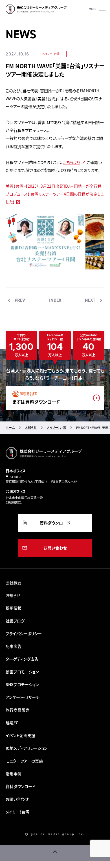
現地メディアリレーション (26, 748)
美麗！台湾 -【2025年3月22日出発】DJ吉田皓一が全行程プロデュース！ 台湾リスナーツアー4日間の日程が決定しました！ (55, 194)
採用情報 (13, 608)
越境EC (12, 722)
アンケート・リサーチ (22, 697)
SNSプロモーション (22, 684)
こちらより (71, 162)
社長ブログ (15, 621)
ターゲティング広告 (22, 659)
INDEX (55, 300)
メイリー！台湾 (51, 54)
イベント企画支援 (20, 735)
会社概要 (13, 582)
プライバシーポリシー (24, 633)
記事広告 (13, 646)
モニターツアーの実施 (24, 761)
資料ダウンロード (55, 523)
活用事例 (13, 773)
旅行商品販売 (17, 710)
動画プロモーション (22, 671)
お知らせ (13, 595)
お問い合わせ (55, 548)
